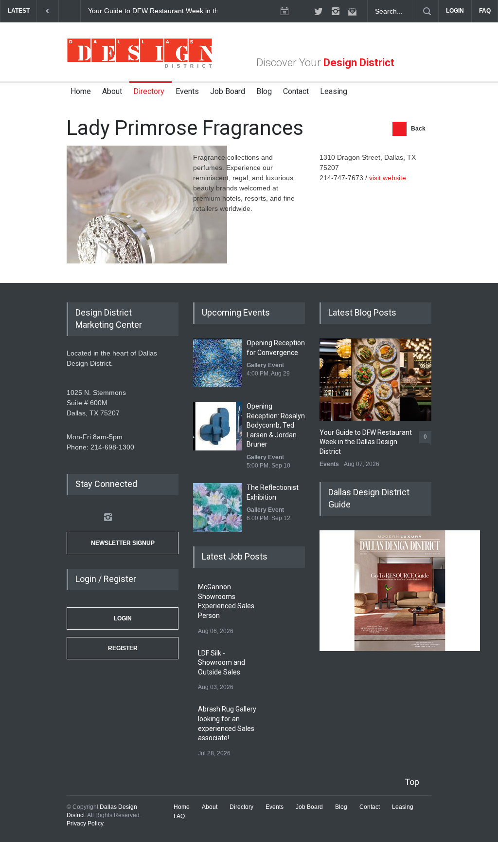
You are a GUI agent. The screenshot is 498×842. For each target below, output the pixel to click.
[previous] (47, 11)
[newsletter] (352, 11)
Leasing (333, 91)
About (112, 91)
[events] (284, 11)
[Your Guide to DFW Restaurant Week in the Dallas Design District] (375, 379)
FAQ (485, 10)
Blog (264, 91)
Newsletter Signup (123, 543)
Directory (148, 91)
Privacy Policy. (86, 823)
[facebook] (301, 11)
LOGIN (455, 10)
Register (123, 648)
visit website (387, 178)
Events (187, 91)
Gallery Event (265, 365)
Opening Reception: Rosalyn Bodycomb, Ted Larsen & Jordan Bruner (276, 425)
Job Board (227, 91)
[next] (70, 11)
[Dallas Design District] (140, 65)
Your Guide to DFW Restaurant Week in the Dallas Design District (188, 11)
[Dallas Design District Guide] (400, 649)
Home (81, 91)
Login (123, 618)
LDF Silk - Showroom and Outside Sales (221, 662)
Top (412, 782)
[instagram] (335, 11)
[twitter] (318, 11)
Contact (296, 91)
